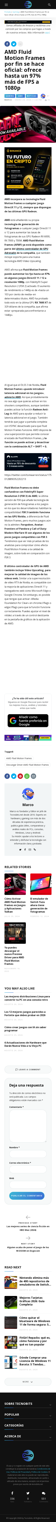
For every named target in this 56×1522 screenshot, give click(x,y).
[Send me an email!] (30, 849)
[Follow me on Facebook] (25, 849)
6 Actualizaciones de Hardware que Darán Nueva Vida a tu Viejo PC (25, 1044)
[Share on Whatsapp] (27, 776)
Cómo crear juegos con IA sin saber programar (25, 1029)
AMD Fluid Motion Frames (19, 758)
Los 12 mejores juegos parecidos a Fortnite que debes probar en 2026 (25, 1013)
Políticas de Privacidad (20, 1472)
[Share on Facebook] (7, 44)
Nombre (14, 1147)
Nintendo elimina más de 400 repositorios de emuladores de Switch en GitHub (34, 1283)
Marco (8, 100)
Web (11, 1178)
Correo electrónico (20, 1162)
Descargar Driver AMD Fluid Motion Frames (27, 764)
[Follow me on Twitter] (20, 849)
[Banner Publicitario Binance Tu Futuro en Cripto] (28, 170)
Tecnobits (28, 1518)
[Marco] (28, 793)
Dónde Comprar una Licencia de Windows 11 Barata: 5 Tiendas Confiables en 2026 (35, 1363)
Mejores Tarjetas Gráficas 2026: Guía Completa (32, 1301)
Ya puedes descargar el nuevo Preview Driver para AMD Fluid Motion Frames (14, 956)
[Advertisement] (28, 351)
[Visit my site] (34, 849)
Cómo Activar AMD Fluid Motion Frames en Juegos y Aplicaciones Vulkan (15, 905)
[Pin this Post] (20, 776)
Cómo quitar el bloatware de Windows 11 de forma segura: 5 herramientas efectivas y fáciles (35, 1324)
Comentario (16, 1107)
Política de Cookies (40, 1472)
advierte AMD (12, 397)
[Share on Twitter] (13, 44)
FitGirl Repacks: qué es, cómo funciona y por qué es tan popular (34, 1341)
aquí (47, 32)
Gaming (16, 12)
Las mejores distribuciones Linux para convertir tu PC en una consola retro (27, 998)
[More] (20, 44)
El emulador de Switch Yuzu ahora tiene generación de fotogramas (39, 905)
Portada (7, 12)
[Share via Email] (33, 776)
